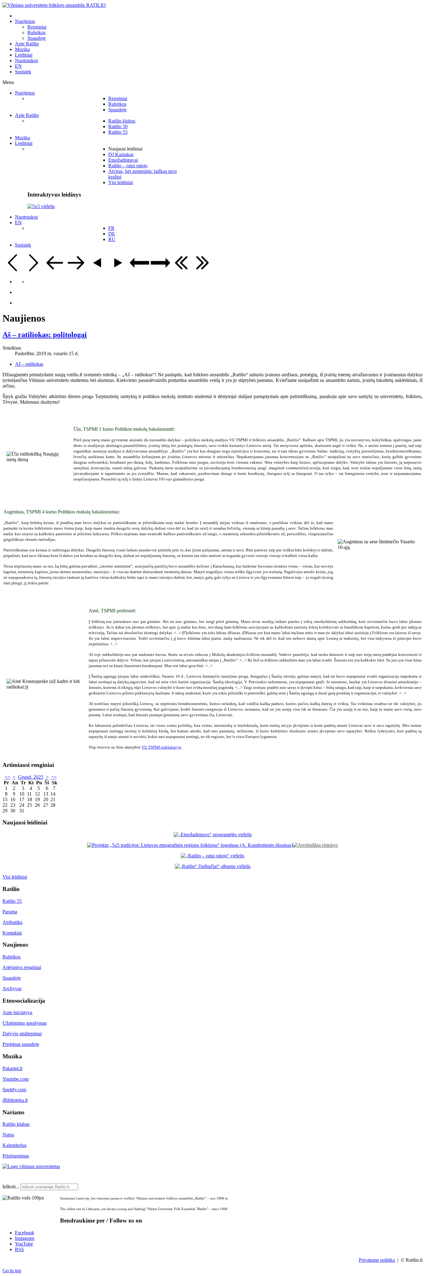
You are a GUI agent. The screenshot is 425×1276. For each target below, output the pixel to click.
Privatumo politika (377, 1260)
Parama (9, 911)
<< (7, 777)
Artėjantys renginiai (21, 967)
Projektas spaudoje (20, 1044)
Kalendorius (14, 1145)
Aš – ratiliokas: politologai (44, 335)
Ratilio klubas (16, 1124)
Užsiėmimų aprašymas (24, 1023)
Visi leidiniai (14, 876)
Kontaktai (12, 932)
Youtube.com (15, 1079)
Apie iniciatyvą (17, 1012)
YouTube (24, 1243)
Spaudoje (11, 978)
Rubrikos (11, 956)
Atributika (12, 922)
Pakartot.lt (12, 1068)
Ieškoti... (10, 1186)
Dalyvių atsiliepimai (22, 1033)
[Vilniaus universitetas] (31, 1166)
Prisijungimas (15, 1155)
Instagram (24, 1238)
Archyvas (11, 988)
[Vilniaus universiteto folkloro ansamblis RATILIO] (54, 5)
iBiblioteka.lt (15, 1100)
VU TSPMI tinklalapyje (161, 747)
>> (54, 777)
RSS (19, 1249)
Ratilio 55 (12, 901)
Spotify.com (14, 1089)
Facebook (24, 1232)
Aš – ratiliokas (29, 364)
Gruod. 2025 (30, 777)
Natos (8, 1134)
